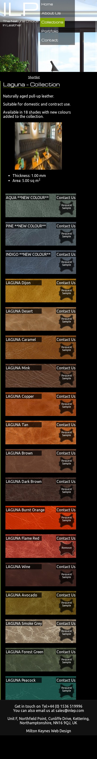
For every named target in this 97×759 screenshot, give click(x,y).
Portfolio (49, 31)
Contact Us (66, 197)
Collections (52, 22)
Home (47, 4)
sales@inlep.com (70, 710)
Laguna (14, 84)
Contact (49, 40)
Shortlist (34, 77)
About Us (51, 13)
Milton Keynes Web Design (48, 731)
